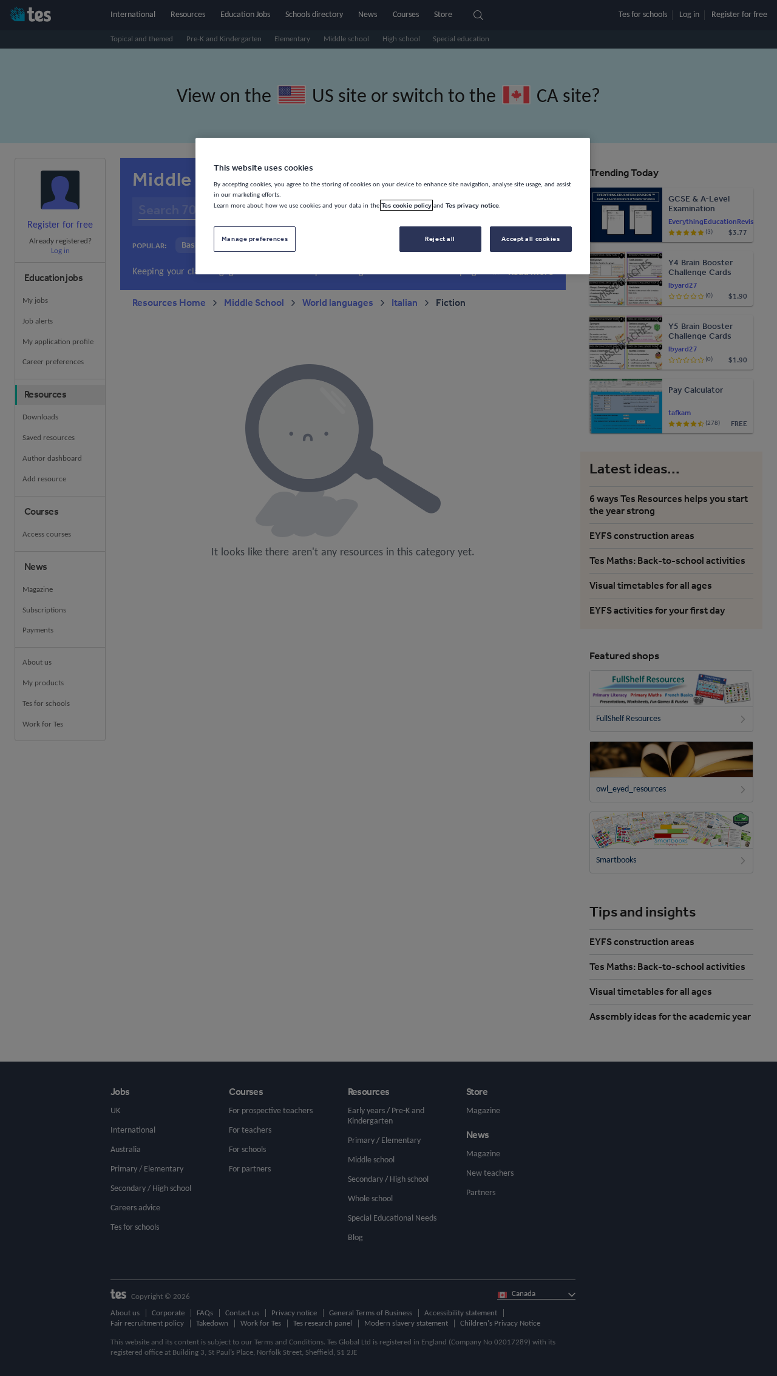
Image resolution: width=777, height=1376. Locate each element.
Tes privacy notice (472, 205)
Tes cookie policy (406, 205)
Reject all (440, 238)
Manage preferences (255, 238)
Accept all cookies (530, 238)
